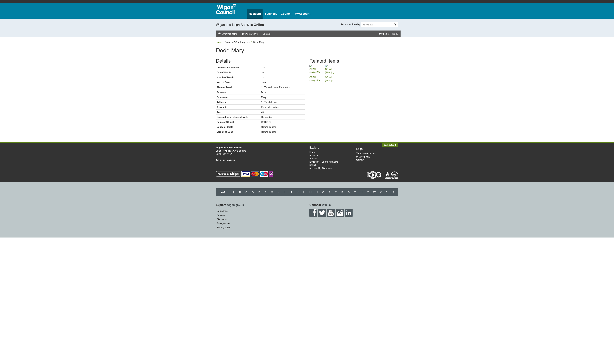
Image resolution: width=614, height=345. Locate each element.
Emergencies (223, 223)
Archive (313, 158)
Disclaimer (222, 219)
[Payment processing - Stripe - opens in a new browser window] (228, 173)
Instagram (340, 213)
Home (219, 42)
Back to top (389, 144)
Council (286, 14)
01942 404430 (227, 160)
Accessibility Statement (321, 168)
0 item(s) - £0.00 (388, 33)
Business (270, 14)
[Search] (395, 24)
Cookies (221, 215)
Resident (255, 14)
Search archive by (350, 24)
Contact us (222, 210)
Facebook (313, 213)
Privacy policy (363, 156)
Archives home (228, 33)
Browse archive (250, 33)
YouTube (331, 213)
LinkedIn (349, 213)
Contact (266, 33)
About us (313, 155)
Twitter (322, 213)
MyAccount (302, 14)
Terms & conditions (366, 153)
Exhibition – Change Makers (323, 161)
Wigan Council (226, 9)
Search (313, 164)
